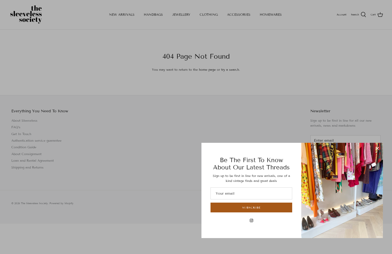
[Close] (377, 148)
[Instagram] (251, 220)
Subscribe (251, 207)
